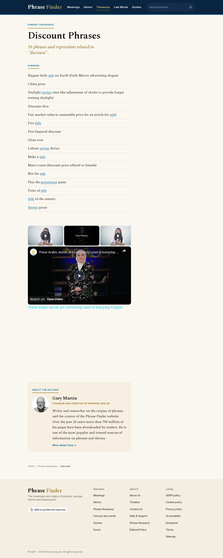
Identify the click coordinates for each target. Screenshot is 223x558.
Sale (38, 123)
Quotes (136, 7)
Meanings (73, 7)
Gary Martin (64, 398)
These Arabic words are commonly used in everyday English (79, 252)
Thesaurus (103, 7)
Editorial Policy (138, 529)
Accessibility (173, 515)
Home (31, 466)
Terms (170, 529)
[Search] (190, 7)
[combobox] (168, 7)
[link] (33, 252)
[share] (124, 251)
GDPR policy (173, 495)
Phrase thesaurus (47, 466)
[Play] (117, 235)
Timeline (135, 502)
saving (46, 92)
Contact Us (136, 509)
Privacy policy (174, 509)
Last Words (121, 7)
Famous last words (104, 515)
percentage (49, 182)
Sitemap (171, 536)
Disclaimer (172, 522)
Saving (33, 207)
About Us (135, 495)
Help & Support (138, 515)
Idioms (88, 7)
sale (51, 75)
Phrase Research (140, 522)
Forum (97, 529)
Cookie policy (174, 502)
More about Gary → (64, 445)
